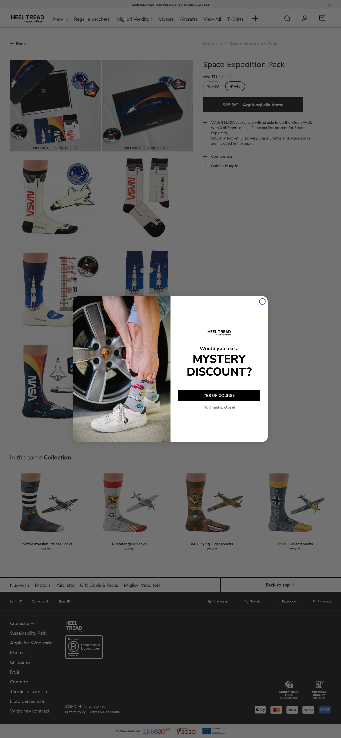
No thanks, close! (219, 407)
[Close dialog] (262, 301)
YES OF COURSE (219, 395)
